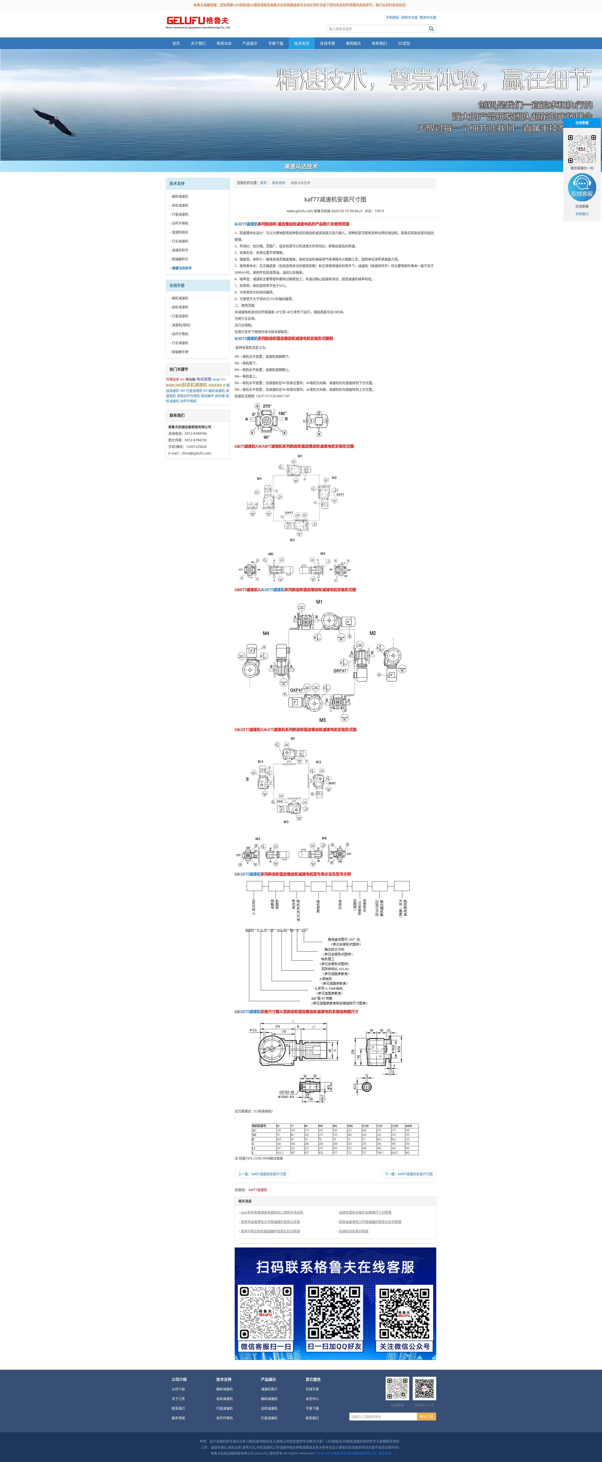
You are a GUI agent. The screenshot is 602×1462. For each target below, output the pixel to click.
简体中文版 (409, 17)
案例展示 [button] (353, 43)
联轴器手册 (180, 351)
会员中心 (312, 1398)
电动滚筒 (203, 379)
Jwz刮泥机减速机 (191, 385)
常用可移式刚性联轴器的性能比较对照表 (270, 1231)
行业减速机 (180, 241)
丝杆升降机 (180, 223)
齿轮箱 (220, 395)
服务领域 (178, 1418)
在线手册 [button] (327, 43)
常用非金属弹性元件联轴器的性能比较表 (270, 1221)
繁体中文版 (428, 17)
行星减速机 (180, 214)
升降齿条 (172, 379)
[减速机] (301, 105)
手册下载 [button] (275, 43)
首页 (176, 43)
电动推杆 (207, 395)
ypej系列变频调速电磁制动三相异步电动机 (272, 1212)
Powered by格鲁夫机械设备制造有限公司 (345, 1453)
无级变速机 (215, 385)
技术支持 (278, 182)
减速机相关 (180, 232)
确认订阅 (426, 1416)
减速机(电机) (181, 325)
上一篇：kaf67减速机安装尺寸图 (262, 1174)
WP (182, 390)
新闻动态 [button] (224, 43)
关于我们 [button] (198, 43)
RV (205, 390)
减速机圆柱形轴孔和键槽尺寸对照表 (365, 1212)
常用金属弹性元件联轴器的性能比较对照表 (370, 1221)
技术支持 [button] (301, 43)
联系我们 (379, 43)
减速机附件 (180, 250)
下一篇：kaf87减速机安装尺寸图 (409, 1174)
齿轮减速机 (180, 205)
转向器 (215, 379)
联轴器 (170, 385)
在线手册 (312, 1389)
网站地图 (384, 1453)
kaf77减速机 (258, 1189)
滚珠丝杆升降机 (188, 395)
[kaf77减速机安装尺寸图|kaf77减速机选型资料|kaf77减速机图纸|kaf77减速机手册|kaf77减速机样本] (198, 21)
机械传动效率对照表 (353, 1231)
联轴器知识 (180, 259)
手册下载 (312, 1408)
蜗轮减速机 (180, 196)
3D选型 (404, 43)
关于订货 (178, 1398)
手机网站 (392, 17)
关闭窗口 (582, 213)
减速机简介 (269, 1389)
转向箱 (190, 379)
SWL (223, 379)
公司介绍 (178, 1389)
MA (182, 379)
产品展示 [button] (249, 43)
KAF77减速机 (246, 224)
